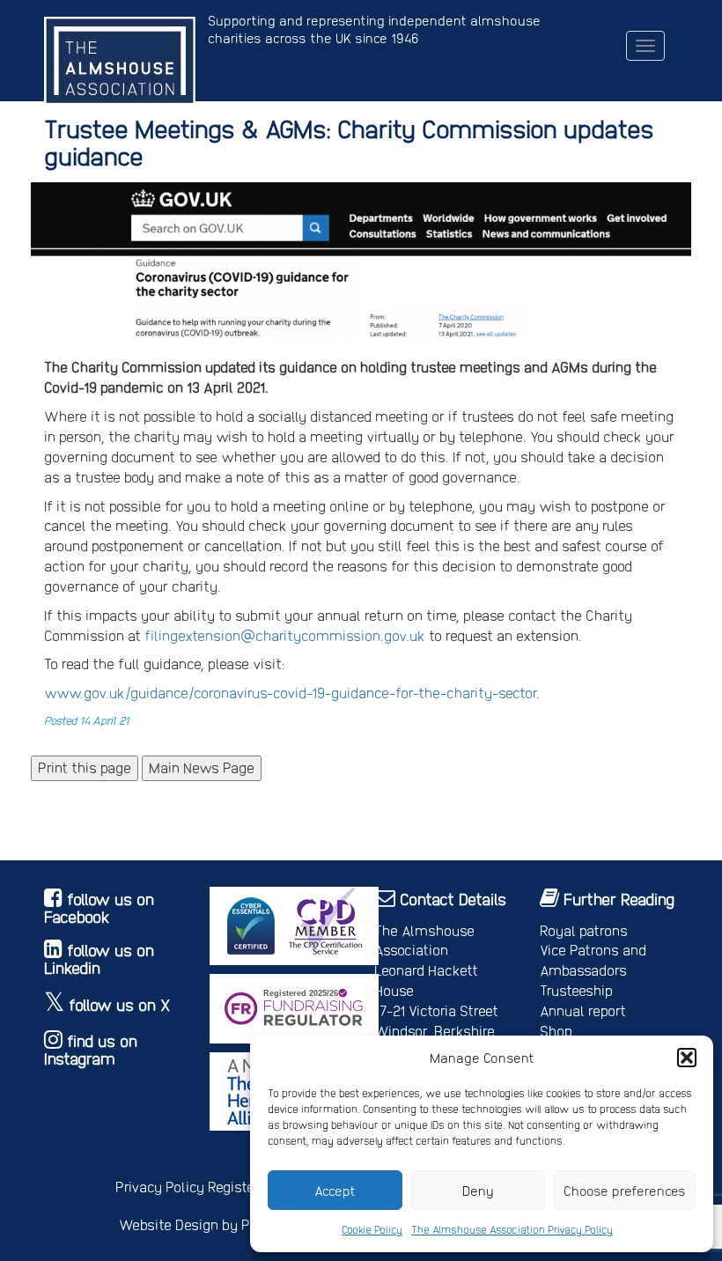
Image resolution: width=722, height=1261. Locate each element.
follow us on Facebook (99, 907)
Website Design (168, 1224)
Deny (478, 1190)
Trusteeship (576, 990)
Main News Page (201, 767)
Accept (335, 1190)
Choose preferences (625, 1190)
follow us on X (120, 1004)
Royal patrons (584, 930)
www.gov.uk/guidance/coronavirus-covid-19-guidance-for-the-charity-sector (290, 692)
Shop (556, 1030)
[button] (687, 1057)
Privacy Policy (159, 1186)
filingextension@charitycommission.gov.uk (284, 635)
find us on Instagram (90, 1049)
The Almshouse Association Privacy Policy (512, 1229)
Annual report (583, 1010)
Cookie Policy (372, 1229)
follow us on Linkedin (99, 958)
